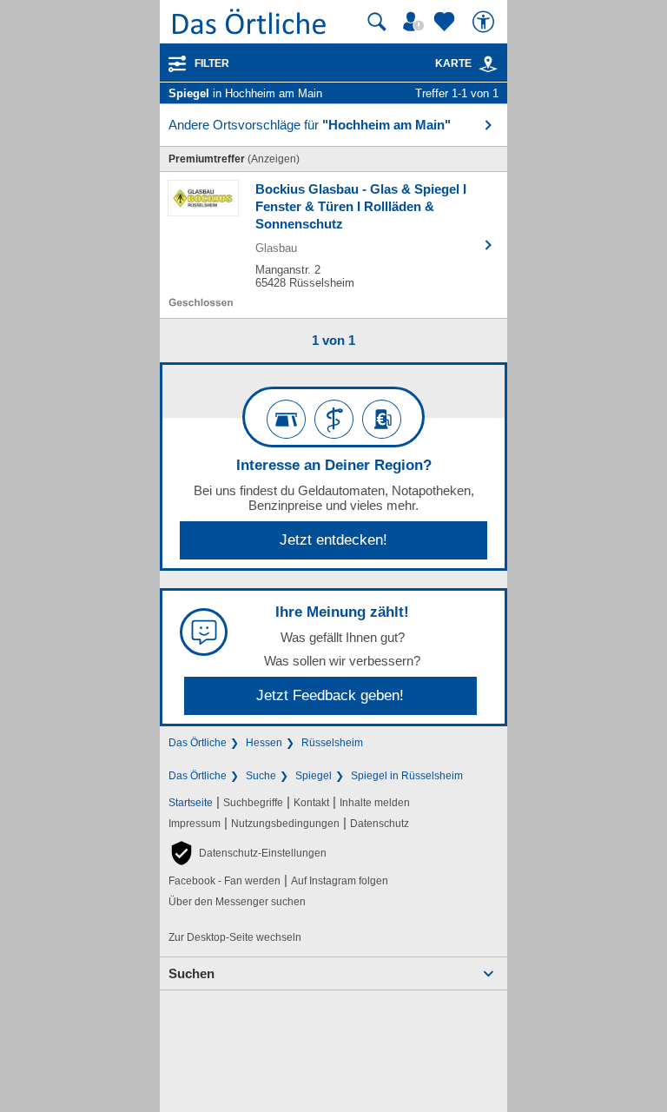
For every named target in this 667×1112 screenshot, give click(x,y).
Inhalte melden (375, 803)
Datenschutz (379, 823)
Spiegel (313, 776)
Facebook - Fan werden (224, 881)
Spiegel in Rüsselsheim (407, 776)
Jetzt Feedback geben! (330, 695)
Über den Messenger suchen (237, 902)
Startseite (190, 803)
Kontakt (311, 803)
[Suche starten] (377, 22)
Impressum (194, 823)
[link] (488, 64)
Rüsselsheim (332, 743)
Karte (453, 63)
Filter (212, 63)
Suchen (191, 973)
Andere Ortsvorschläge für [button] (309, 124)
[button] (247, 853)
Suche (261, 776)
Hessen (264, 743)
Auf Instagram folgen (339, 881)
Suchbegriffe (253, 803)
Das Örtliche (197, 743)
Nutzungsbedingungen (285, 823)
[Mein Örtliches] (416, 22)
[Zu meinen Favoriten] (446, 22)
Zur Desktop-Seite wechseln (234, 937)
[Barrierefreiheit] (485, 22)
